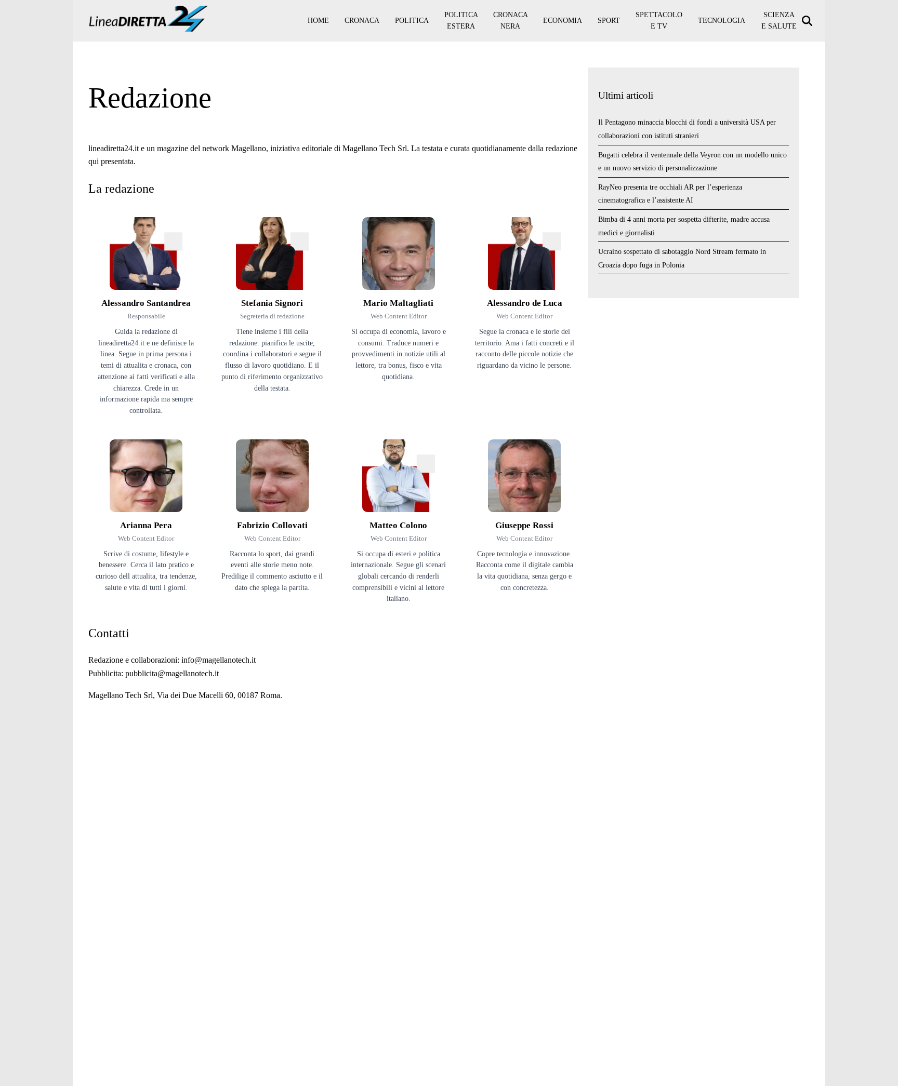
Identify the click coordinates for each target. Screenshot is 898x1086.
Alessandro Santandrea (146, 303)
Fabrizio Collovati (272, 525)
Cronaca (362, 20)
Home (318, 20)
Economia (562, 20)
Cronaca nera (510, 20)
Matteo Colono (398, 525)
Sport (609, 20)
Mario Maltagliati (398, 303)
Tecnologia (721, 20)
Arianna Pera (146, 525)
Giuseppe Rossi (524, 525)
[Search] (808, 21)
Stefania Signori (272, 303)
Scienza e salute (779, 20)
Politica (412, 20)
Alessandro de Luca (524, 303)
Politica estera (461, 20)
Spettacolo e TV (659, 20)
